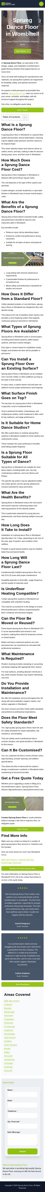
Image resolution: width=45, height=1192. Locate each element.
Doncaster (8, 1056)
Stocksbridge (9, 1034)
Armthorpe (8, 1067)
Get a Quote (21, 51)
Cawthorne (8, 1030)
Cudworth (22, 860)
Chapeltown (9, 1019)
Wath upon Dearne (9, 860)
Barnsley (30, 860)
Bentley (7, 1049)
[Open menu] (41, 4)
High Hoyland (9, 1038)
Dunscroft (8, 1071)
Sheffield (7, 1041)
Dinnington (8, 1063)
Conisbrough (9, 1027)
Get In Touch (22, 110)
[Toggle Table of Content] (23, 117)
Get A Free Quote (22, 984)
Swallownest (9, 1060)
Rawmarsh (17, 863)
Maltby (7, 1052)
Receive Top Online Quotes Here (22, 868)
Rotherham (8, 1023)
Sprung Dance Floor (17, 93)
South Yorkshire (10, 1045)
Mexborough (6, 863)
